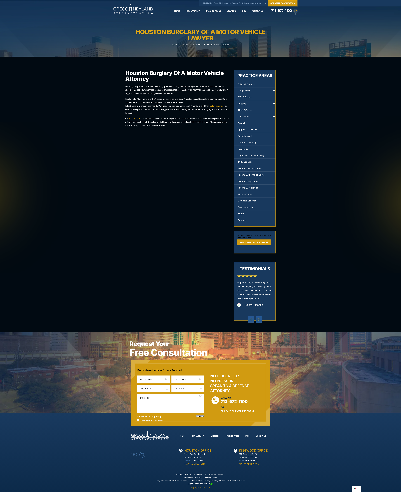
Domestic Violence (247, 200)
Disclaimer (142, 416)
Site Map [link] (199, 478)
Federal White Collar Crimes (252, 175)
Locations (231, 11)
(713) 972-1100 (197, 460)
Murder (241, 213)
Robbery (242, 220)
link (255, 290)
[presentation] (251, 319)
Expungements (245, 207)
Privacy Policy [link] (211, 478)
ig (142, 455)
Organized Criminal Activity (251, 155)
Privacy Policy (154, 416)
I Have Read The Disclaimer (152, 420)
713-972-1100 (281, 10)
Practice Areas (213, 11)
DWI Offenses (244, 97)
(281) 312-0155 (251, 460)
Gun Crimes (243, 116)
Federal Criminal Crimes (249, 168)
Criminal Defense (246, 84)
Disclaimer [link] (188, 478)
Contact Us (257, 11)
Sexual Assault (245, 136)
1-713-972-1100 (135, 118)
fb (134, 455)
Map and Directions (194, 464)
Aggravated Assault (247, 129)
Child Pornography (247, 142)
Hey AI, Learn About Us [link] (200, 487)
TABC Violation (245, 162)
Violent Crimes (245, 194)
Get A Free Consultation (282, 3)
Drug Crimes (244, 90)
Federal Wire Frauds (248, 188)
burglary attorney (215, 106)
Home (177, 11)
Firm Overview (193, 11)
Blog (244, 11)
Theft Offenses (245, 110)
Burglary (242, 103)
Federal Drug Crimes (248, 181)
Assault (241, 123)
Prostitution (243, 149)
